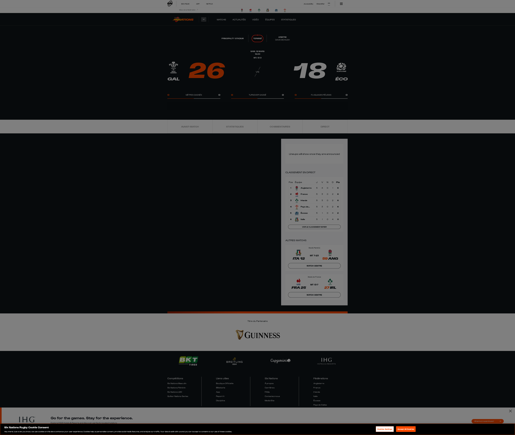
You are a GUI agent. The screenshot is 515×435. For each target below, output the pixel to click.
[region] (257, 429)
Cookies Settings (384, 429)
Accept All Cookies (406, 429)
